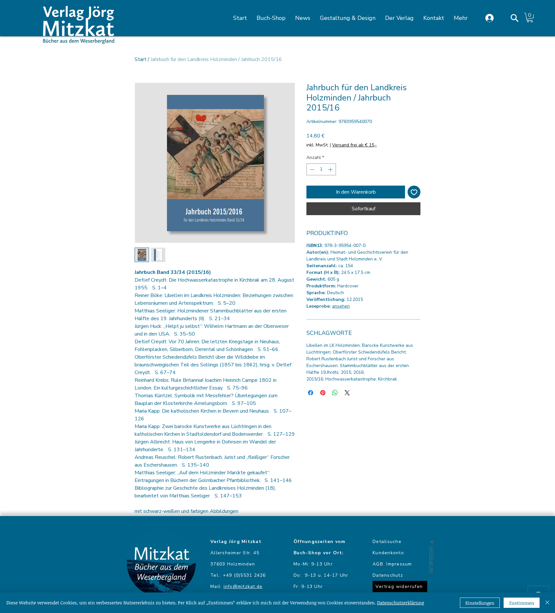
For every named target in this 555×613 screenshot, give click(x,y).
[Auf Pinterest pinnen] (323, 393)
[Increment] (331, 169)
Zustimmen (521, 603)
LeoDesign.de (432, 559)
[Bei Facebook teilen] (310, 393)
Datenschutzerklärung (400, 603)
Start (140, 59)
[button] (514, 18)
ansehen (341, 306)
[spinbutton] (321, 169)
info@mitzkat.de (243, 586)
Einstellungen (479, 603)
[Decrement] (311, 169)
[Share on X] (347, 393)
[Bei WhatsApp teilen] (335, 393)
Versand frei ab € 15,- (354, 145)
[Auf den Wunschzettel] (414, 192)
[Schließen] (547, 603)
